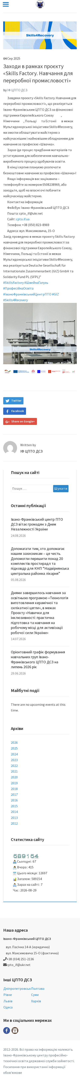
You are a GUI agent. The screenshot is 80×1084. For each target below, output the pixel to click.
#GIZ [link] (55, 294)
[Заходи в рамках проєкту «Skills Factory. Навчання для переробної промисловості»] (40, 35)
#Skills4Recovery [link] (15, 300)
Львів (7, 1001)
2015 (14, 806)
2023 (14, 760)
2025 (14, 748)
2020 (14, 777)
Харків (36, 1001)
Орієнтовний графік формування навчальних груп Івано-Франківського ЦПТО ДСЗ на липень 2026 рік (38, 659)
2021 (14, 771)
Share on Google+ (23, 421)
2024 (14, 754)
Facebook (17, 411)
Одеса (8, 1007)
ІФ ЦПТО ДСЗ (17, 90)
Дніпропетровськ (17, 988)
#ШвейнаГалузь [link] (36, 282)
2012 (14, 823)
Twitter (16, 400)
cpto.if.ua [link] (22, 219)
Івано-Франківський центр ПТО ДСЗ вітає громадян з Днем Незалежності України (37, 524)
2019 (14, 783)
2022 (14, 765)
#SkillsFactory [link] (13, 282)
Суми (35, 995)
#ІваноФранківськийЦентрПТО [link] (27, 294)
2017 (14, 794)
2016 (14, 800)
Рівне (7, 995)
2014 (14, 812)
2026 (14, 742)
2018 (14, 789)
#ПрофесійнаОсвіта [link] (18, 288)
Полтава (37, 988)
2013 (14, 817)
